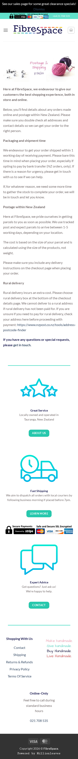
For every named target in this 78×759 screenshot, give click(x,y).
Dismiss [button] (39, 9)
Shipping (19, 655)
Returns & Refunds (19, 662)
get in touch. (22, 345)
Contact (19, 647)
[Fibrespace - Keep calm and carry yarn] (37, 30)
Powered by (39, 753)
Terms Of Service (19, 676)
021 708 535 (39, 720)
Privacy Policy (20, 669)
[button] (5, 30)
